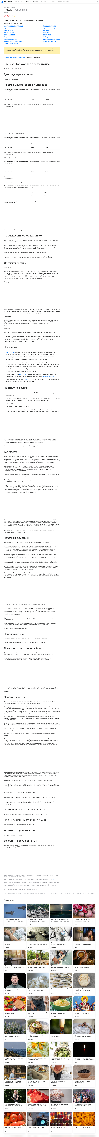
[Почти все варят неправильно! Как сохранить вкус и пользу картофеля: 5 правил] (61, 1007)
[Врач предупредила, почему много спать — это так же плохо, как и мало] (84, 1030)
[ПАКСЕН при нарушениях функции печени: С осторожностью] (15, 16)
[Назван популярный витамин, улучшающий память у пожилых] (38, 961)
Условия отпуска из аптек (49, 41)
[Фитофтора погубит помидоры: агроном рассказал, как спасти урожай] (15, 1122)
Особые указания (47, 37)
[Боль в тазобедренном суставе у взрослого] (38, 1007)
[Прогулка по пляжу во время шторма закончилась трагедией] (61, 915)
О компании (6, 1135)
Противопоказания (9, 32)
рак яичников (10, 352)
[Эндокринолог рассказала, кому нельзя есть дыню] (38, 1053)
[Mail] (2, 1)
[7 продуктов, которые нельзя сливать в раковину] (38, 1076)
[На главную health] (7, 1)
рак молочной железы (13, 362)
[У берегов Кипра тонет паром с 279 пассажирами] (15, 1053)
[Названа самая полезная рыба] (61, 984)
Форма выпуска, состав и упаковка (13, 28)
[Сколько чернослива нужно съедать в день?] (84, 1076)
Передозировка (47, 34)
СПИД (26, 379)
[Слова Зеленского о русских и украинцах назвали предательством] (15, 984)
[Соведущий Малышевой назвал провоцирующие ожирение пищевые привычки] (84, 984)
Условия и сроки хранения (11, 43)
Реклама (12, 1135)
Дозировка (46, 32)
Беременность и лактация (11, 39)
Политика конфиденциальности (89, 1135)
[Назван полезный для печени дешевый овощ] (15, 1007)
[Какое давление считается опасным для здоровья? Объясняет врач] (61, 938)
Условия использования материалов (52, 1135)
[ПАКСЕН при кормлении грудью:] (8, 16)
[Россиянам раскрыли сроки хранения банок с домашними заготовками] (61, 1122)
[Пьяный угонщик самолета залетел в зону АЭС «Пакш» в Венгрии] (15, 915)
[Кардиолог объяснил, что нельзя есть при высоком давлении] (84, 961)
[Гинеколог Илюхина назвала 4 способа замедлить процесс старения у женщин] (15, 1076)
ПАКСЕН (13, 7)
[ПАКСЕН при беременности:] (5, 16)
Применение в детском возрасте (51, 39)
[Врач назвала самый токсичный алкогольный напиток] (61, 1030)
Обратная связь (64, 1135)
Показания (46, 30)
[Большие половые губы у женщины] (15, 938)
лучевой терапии (48, 376)
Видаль (54, 879)
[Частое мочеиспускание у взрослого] (61, 1076)
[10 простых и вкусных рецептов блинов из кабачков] (38, 1030)
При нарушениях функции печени (13, 41)
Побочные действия (9, 34)
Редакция (41, 1135)
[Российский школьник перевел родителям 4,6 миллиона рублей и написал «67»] (15, 961)
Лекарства (6, 7)
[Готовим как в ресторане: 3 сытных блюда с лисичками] (84, 1122)
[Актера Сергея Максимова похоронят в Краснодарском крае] (84, 1053)
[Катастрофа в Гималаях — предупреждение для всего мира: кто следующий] (38, 915)
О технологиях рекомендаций (75, 1135)
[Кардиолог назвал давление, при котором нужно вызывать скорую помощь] (61, 961)
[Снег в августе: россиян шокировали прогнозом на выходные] (15, 1030)
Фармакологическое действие (51, 28)
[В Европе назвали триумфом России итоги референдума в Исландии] (84, 1099)
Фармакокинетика (8, 30)
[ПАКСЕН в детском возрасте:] (12, 16)
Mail (2, 1135)
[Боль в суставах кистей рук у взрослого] (61, 1099)
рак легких (22, 374)
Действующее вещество (49, 25)
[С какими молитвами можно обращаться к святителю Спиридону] (84, 1007)
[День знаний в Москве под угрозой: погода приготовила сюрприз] (15, 1099)
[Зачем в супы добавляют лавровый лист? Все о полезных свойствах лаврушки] (61, 1053)
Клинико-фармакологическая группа (13, 25)
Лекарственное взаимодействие (12, 37)
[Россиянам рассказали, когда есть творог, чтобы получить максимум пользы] (38, 984)
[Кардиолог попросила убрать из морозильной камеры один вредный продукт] (84, 938)
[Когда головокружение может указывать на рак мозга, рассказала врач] (38, 1122)
